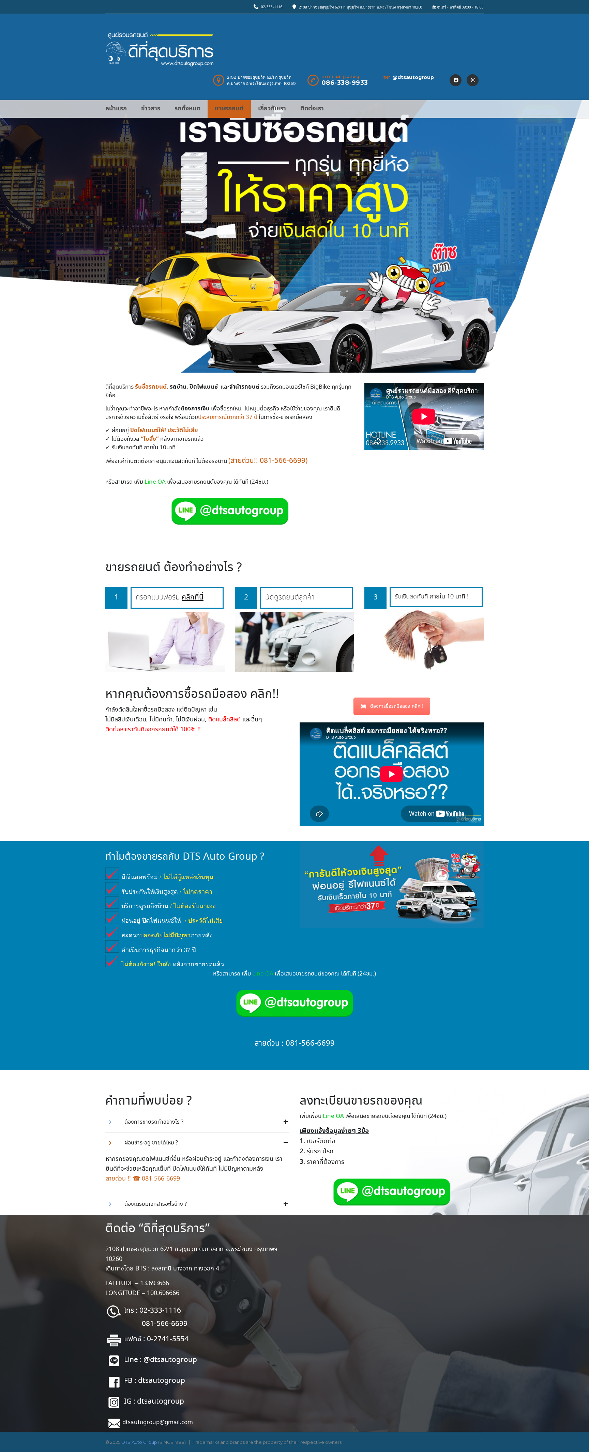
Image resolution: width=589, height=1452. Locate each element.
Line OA (155, 482)
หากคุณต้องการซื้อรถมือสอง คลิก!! (192, 694)
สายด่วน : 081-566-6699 (295, 1043)
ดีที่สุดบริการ (119, 387)
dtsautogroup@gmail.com (157, 1422)
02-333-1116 (271, 6)
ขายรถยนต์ (229, 108)
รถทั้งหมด (187, 108)
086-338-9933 (344, 83)
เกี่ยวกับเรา (272, 108)
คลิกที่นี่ (192, 597)
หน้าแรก (116, 108)
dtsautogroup (161, 1380)
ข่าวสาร (150, 108)
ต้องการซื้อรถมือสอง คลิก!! (396, 706)
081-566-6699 (282, 461)
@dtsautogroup (413, 77)
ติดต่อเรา (312, 108)
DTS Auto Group (139, 1442)
